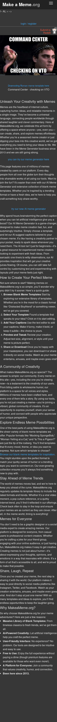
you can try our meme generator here (28, 159)
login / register (28, 23)
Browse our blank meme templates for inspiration (27, 454)
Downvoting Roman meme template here (28, 85)
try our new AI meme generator (28, 209)
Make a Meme (21, 4)
